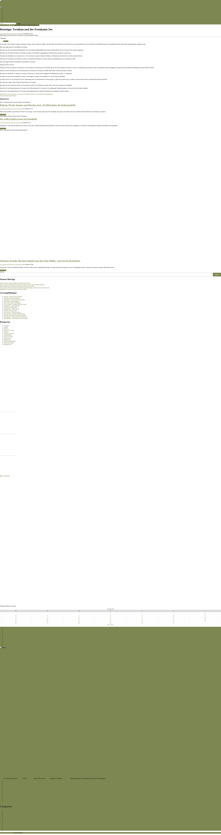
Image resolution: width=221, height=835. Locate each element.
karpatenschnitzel (4, 3)
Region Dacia (7, 14)
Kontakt (5, 20)
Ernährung (30, 778)
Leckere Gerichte (8, 336)
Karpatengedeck (7, 629)
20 (47, 620)
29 (110, 622)
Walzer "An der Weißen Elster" (12, 640)
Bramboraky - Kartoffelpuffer (11, 306)
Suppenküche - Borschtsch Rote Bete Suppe (15, 318)
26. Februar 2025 (4, 108)
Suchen (2, 272)
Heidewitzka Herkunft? (9, 798)
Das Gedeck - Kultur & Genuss (12, 312)
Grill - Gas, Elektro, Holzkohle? (12, 302)
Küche (5, 17)
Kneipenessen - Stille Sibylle (11, 309)
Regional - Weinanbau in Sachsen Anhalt (14, 315)
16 (142, 618)
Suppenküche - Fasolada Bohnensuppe (14, 313)
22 (110, 620)
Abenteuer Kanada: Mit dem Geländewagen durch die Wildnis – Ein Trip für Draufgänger (40, 261)
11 (205, 615)
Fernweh (12, 25)
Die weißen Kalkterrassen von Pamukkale (18, 119)
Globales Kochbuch (8, 333)
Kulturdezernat (7, 335)
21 (79, 620)
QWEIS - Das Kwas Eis (10, 310)
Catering (5, 327)
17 (173, 618)
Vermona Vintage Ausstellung (11, 298)
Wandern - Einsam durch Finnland (12, 296)
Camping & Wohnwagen (10, 307)
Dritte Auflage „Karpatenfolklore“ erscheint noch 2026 (15, 283)
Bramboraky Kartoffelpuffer (11, 781)
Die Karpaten (7, 11)
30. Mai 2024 (3, 122)
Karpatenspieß (7, 632)
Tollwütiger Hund (8, 790)
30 (142, 622)
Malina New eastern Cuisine (11, 789)
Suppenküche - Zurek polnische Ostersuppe (15, 316)
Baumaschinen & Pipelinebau (11, 797)
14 (79, 618)
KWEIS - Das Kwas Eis (10, 638)
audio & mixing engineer (10, 800)
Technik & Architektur (9, 341)
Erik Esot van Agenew (16, 33)
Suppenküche (7, 339)
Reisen (47, 778)
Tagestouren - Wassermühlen (11, 301)
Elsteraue (5, 328)
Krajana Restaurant (8, 641)
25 (205, 620)
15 (110, 618)
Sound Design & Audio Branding (12, 795)
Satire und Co (7, 338)
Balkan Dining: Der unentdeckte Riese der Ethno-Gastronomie (17, 286)
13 (47, 618)
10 (173, 615)
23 (142, 620)
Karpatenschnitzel (8, 9)
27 (47, 622)
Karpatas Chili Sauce (9, 786)
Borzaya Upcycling (8, 794)
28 (79, 622)
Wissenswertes (7, 344)
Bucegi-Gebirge (8, 12)
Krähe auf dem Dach (9, 792)
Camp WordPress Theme (7, 833)
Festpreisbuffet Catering (9, 637)
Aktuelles (6, 325)
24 (173, 620)
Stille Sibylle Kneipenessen (10, 635)
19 (15, 620)
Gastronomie (65, 778)
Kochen (20, 778)
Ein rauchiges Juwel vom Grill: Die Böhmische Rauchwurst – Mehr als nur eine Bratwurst (24, 287)
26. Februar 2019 (4, 264)
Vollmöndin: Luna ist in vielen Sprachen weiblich (13, 289)
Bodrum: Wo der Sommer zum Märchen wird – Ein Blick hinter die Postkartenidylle (37, 105)
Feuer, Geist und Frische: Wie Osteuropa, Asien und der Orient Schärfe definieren (22, 284)
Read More (3, 114)
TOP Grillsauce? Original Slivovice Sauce (14, 304)
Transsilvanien (7, 15)
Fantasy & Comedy (8, 330)
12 (15, 618)
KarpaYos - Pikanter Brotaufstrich (12, 784)
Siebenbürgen (7, 19)
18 (205, 618)
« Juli (108, 624)
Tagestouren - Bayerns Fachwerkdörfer (14, 299)
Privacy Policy (7, 644)
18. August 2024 (4, 33)
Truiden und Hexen (8, 342)
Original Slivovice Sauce (10, 630)
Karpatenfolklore (8, 787)
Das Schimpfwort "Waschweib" (12, 783)
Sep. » (112, 624)
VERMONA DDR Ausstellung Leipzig (14, 627)
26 (15, 622)
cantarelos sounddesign (9, 801)
